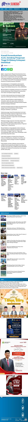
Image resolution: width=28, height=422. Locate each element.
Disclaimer (17, 420)
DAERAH (11, 9)
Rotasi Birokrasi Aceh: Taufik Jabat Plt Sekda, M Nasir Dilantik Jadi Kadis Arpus (13, 18)
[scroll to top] (26, 420)
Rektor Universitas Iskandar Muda (8, 167)
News (8, 51)
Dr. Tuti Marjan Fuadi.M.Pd (7, 153)
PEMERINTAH (17, 9)
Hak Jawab (23, 420)
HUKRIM (23, 9)
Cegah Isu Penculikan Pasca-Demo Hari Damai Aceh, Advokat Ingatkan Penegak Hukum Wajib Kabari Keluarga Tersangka (14, 20)
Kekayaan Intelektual (6, 155)
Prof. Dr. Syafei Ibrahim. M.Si (7, 163)
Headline (16, 153)
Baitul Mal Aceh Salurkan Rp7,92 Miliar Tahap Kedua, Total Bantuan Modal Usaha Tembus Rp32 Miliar (17, 253)
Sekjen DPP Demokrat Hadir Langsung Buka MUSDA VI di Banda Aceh (16, 259)
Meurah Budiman (5, 160)
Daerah (5, 51)
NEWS (6, 9)
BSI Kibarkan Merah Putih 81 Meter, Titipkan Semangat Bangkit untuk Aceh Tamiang (16, 266)
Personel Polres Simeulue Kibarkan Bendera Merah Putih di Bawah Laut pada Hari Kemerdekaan (16, 272)
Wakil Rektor (19, 167)
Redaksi (20, 419)
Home (16, 419)
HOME (2, 9)
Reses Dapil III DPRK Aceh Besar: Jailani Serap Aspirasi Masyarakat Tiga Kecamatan (13, 12)
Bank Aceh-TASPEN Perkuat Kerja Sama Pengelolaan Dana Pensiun (15, 247)
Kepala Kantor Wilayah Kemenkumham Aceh (10, 158)
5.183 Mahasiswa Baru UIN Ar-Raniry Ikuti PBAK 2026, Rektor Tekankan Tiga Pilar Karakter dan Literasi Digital (13, 14)
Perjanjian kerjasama (15, 160)
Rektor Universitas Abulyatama (8, 165)
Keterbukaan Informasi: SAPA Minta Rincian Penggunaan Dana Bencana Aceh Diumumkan (13, 16)
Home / (2, 51)
